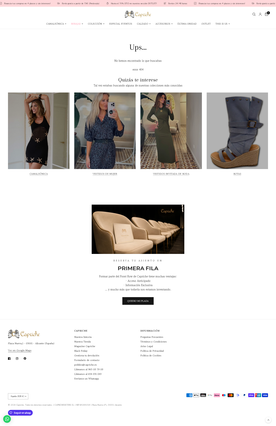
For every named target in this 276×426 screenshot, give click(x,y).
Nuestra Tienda (82, 341)
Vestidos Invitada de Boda (171, 173)
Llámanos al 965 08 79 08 (88, 369)
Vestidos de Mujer (105, 173)
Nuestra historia (83, 337)
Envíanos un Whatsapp (86, 378)
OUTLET (206, 23)
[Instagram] (19, 358)
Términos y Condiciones (153, 341)
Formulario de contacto (87, 360)
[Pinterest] (27, 358)
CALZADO (142, 23)
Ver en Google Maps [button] (19, 350)
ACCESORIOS (162, 23)
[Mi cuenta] (260, 14)
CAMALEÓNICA (55, 23)
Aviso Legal (146, 346)
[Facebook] (11, 358)
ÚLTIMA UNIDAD (187, 23)
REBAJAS (76, 23)
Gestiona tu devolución (86, 355)
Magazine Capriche (84, 346)
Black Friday (81, 350)
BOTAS (237, 173)
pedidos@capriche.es (85, 364)
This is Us (221, 23)
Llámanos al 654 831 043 (87, 374)
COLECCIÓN (95, 23)
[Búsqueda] (254, 14)
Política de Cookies (150, 355)
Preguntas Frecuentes (151, 337)
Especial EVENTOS (120, 23)
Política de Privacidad (152, 350)
